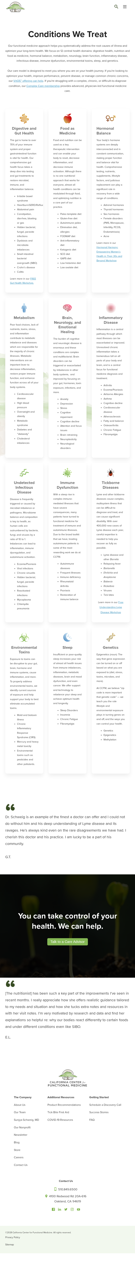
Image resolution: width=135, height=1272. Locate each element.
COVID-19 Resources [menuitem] (60, 1120)
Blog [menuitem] (17, 1142)
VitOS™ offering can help (28, 81)
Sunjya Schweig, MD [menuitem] (26, 1120)
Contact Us (66, 1181)
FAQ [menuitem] (92, 1120)
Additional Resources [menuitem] (60, 1097)
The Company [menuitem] (22, 1097)
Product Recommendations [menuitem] (64, 1105)
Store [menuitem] (17, 1150)
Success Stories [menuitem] (98, 1112)
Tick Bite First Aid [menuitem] (58, 1112)
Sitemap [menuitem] (9, 1244)
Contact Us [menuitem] (20, 1165)
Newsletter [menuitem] (20, 1135)
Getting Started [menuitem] (99, 1097)
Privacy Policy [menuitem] (12, 1237)
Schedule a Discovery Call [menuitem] (105, 1105)
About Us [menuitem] (19, 1105)
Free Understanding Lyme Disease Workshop (111, 607)
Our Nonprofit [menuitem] (22, 1127)
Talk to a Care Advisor (67, 942)
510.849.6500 (67, 1189)
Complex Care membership (43, 86)
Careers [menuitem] (18, 1157)
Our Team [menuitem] (20, 1112)
